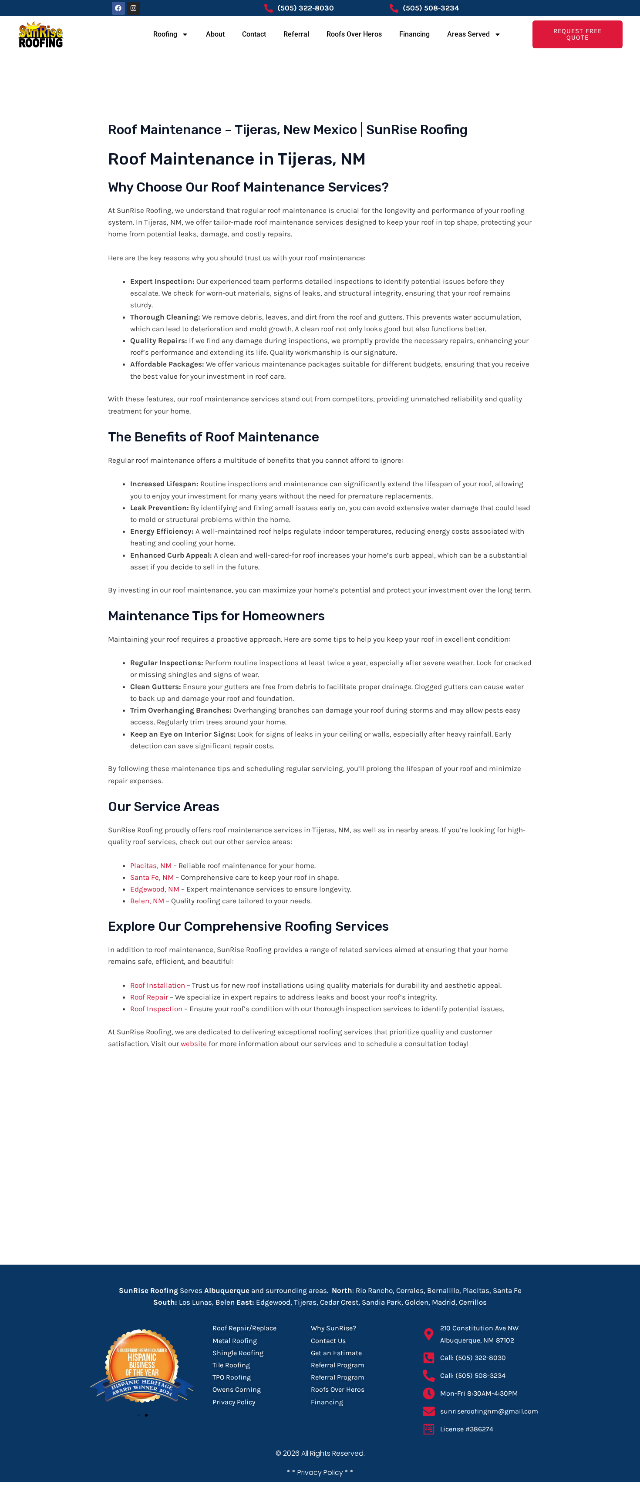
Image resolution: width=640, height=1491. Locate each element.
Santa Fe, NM (152, 877)
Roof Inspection (156, 1008)
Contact (254, 34)
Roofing (165, 34)
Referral (296, 34)
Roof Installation (157, 985)
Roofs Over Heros (354, 34)
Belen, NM (147, 900)
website (194, 1043)
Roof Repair (149, 997)
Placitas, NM (151, 865)
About (215, 34)
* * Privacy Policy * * (320, 1472)
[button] (138, 1415)
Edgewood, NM (154, 889)
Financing (414, 34)
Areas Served (468, 34)
